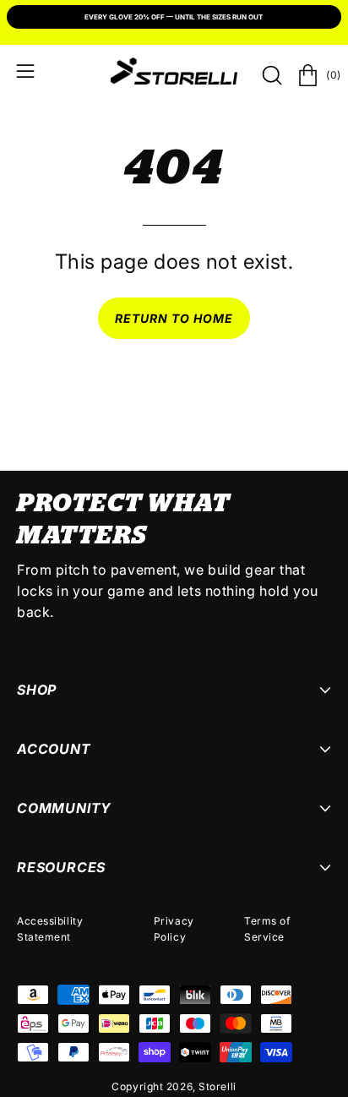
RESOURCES (61, 867)
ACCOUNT (54, 748)
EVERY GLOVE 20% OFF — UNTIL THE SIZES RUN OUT (173, 17)
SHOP (37, 689)
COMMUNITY (64, 808)
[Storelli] (174, 71)
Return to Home (174, 318)
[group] (174, 18)
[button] (270, 75)
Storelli (217, 1086)
